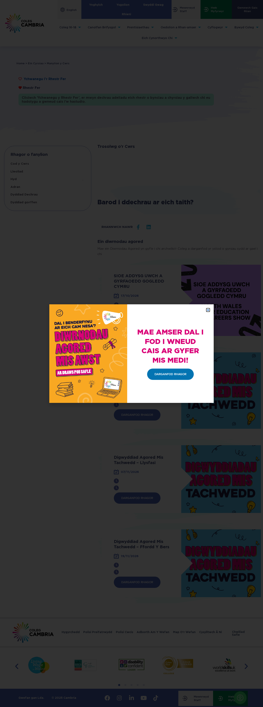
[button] (208, 310)
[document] (131, 353)
